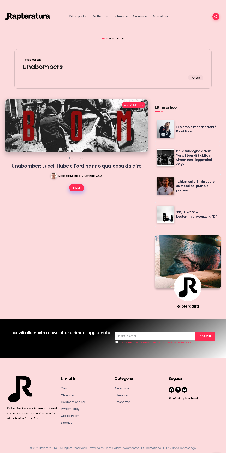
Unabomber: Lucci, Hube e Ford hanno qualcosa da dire (76, 166)
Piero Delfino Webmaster (122, 448)
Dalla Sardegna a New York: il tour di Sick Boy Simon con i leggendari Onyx (194, 157)
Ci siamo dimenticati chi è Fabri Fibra (196, 129)
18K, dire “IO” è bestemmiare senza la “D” (196, 214)
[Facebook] (171, 390)
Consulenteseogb (184, 448)
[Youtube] (184, 390)
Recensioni (76, 158)
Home (105, 38)
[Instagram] (178, 390)
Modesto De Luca (69, 176)
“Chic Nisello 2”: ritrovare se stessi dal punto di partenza (195, 186)
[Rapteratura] (27, 16)
